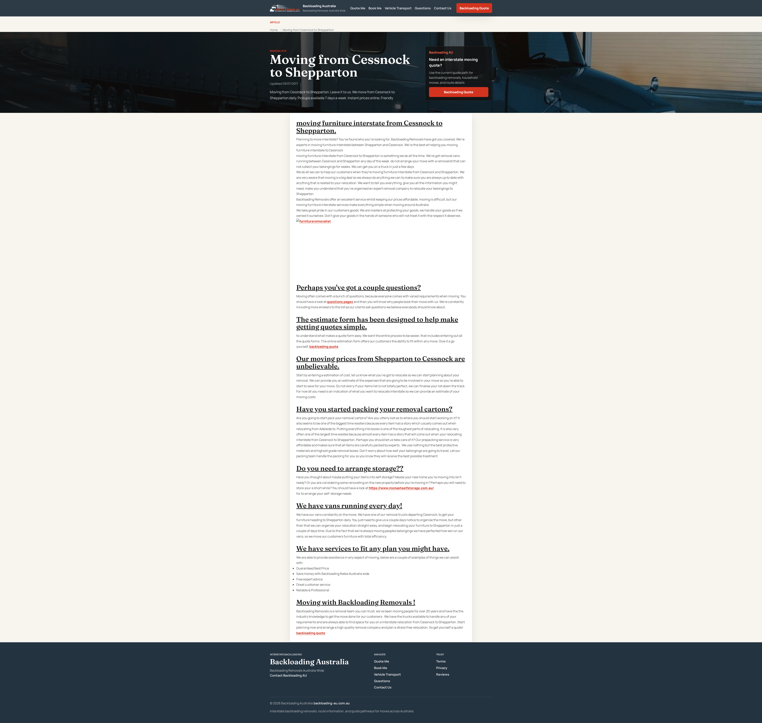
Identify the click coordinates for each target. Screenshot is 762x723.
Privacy (441, 668)
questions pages (340, 302)
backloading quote (323, 346)
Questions (423, 8)
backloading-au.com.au (332, 703)
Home (274, 30)
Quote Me (357, 8)
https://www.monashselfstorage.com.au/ (401, 488)
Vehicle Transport (398, 8)
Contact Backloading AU (288, 675)
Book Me (375, 8)
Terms (441, 661)
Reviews (442, 674)
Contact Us (442, 8)
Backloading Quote (474, 8)
